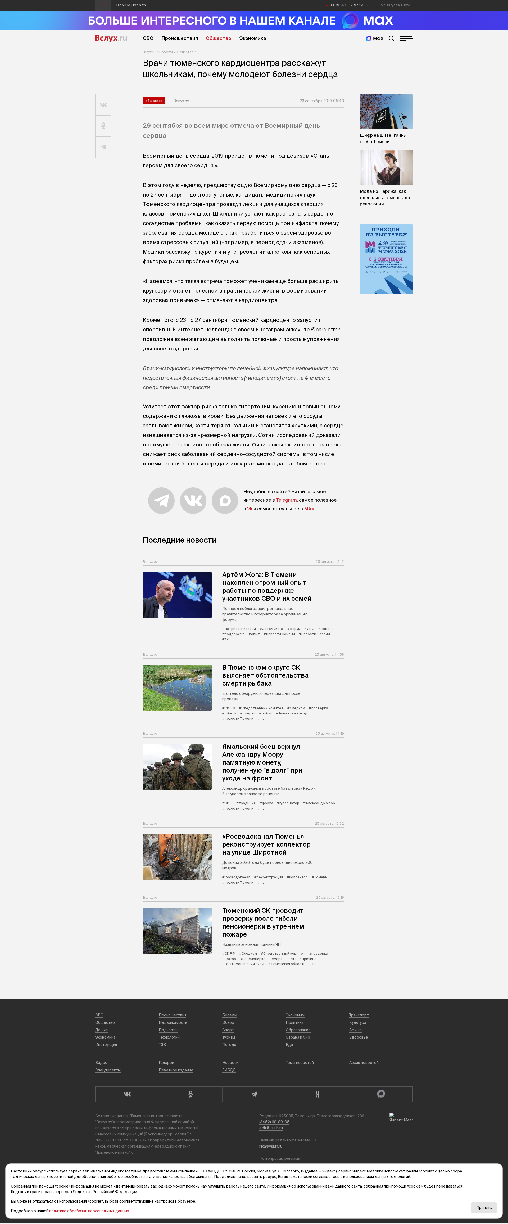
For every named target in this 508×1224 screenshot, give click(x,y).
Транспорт (359, 1015)
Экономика (252, 38)
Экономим (295, 1015)
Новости (166, 52)
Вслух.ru (111, 38)
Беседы (229, 1015)
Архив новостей (364, 1063)
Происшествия (179, 38)
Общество (218, 38)
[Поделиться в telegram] (103, 147)
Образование (298, 1030)
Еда (289, 1045)
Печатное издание (176, 1070)
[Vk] (127, 1094)
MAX (309, 508)
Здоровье (358, 1037)
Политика (294, 1022)
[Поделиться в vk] (103, 105)
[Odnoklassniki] (190, 1094)
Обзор (228, 1022)
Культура (357, 1022)
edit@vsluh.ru (271, 1128)
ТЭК (162, 1045)
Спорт (228, 1030)
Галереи (166, 1063)
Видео (101, 1063)
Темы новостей (300, 1063)
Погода (229, 1045)
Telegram (286, 500)
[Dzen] (317, 1094)
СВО (148, 38)
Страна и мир (298, 1037)
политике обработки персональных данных (89, 1211)
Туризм (228, 1037)
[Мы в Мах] (374, 38)
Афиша (355, 1030)
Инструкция (106, 1045)
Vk (249, 508)
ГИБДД (229, 1070)
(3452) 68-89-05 (274, 1122)
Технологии (169, 1037)
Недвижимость (173, 1022)
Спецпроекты (108, 1070)
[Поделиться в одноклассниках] (103, 126)
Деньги (101, 1030)
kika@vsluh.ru (270, 1146)
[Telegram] (254, 1094)
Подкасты (168, 1030)
